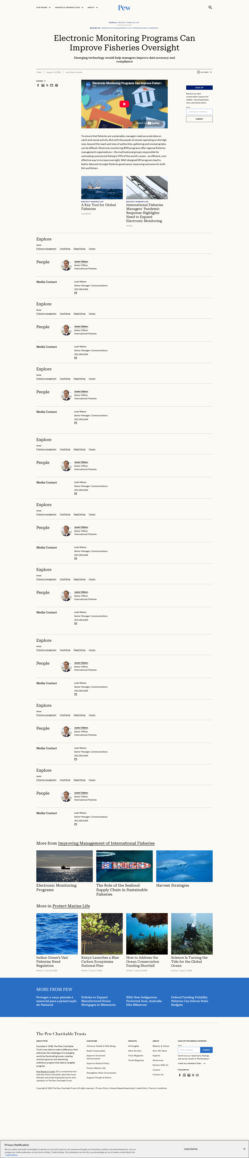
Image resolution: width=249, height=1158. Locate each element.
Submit (199, 119)
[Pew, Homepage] (124, 7)
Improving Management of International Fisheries (106, 843)
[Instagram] (184, 1075)
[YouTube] (197, 1075)
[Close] (244, 1149)
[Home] (61, 1033)
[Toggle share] (211, 78)
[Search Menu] (210, 7)
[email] (51, 85)
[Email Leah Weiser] (75, 293)
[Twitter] (193, 1075)
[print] (56, 85)
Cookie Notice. (11, 1155)
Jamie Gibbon (81, 261)
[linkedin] (43, 85)
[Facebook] (179, 1075)
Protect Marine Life (71, 906)
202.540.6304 (81, 289)
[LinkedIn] (189, 1075)
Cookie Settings (191, 1149)
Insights (132, 1041)
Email (188, 107)
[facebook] (38, 85)
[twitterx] (47, 85)
